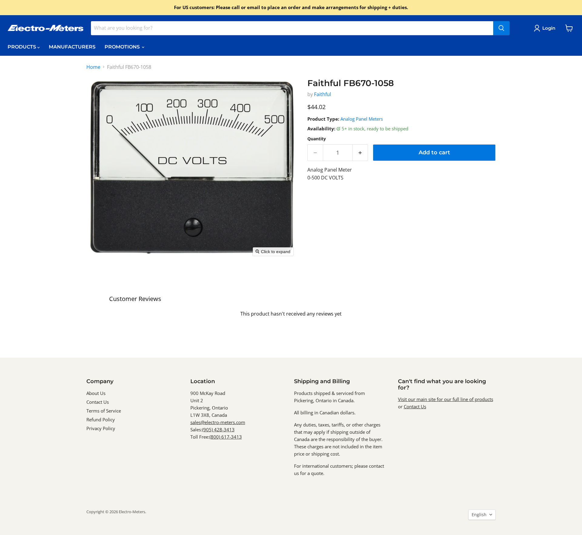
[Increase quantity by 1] (360, 152)
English (479, 514)
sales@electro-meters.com (217, 422)
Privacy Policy (100, 428)
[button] (546, 28)
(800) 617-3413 (225, 437)
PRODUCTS (22, 47)
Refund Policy (100, 419)
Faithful (322, 94)
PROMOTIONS (123, 47)
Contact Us (97, 402)
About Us (95, 393)
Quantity (316, 138)
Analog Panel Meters (361, 119)
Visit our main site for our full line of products (445, 399)
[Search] (501, 28)
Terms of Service (103, 411)
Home (93, 67)
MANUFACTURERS (72, 47)
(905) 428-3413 (218, 429)
